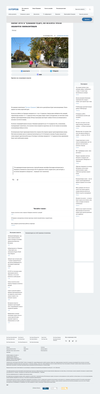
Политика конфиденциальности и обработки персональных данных (19, 374)
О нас (25, 347)
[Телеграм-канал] (54, 71)
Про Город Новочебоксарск (11, 337)
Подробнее (42, 372)
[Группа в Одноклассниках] (69, 341)
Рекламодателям (61, 8)
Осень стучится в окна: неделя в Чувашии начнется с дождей (26, 213)
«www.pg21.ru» (16, 355)
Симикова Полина (62, 35)
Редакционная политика (11, 348)
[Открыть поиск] (89, 9)
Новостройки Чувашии (69, 14)
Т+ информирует (47, 14)
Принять (87, 19)
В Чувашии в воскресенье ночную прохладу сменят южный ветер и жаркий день (31, 218)
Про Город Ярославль (10, 339)
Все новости (25, 8)
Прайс (25, 350)
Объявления (26, 348)
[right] (92, 14)
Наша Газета (43, 337)
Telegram (8, 347)
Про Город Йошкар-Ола (34, 337)
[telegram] (18, 180)
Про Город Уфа (44, 339)
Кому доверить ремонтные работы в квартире (23, 224)
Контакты (43, 347)
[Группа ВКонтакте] (25, 71)
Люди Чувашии (36, 8)
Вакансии (57, 14)
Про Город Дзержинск (10, 342)
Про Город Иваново (57, 337)
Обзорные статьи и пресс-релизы (12, 350)
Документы (36, 14)
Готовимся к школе (25, 14)
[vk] (13, 180)
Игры (23, 10)
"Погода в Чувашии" (30, 107)
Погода (14, 30)
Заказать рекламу (83, 14)
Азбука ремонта (12, 14)
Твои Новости (20, 337)
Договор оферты (44, 348)
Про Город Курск (21, 339)
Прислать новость (79, 9)
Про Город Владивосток (22, 342)
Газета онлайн (49, 8)
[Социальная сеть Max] (39, 74)
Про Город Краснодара (34, 342)
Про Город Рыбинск (33, 339)
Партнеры (8, 352)
